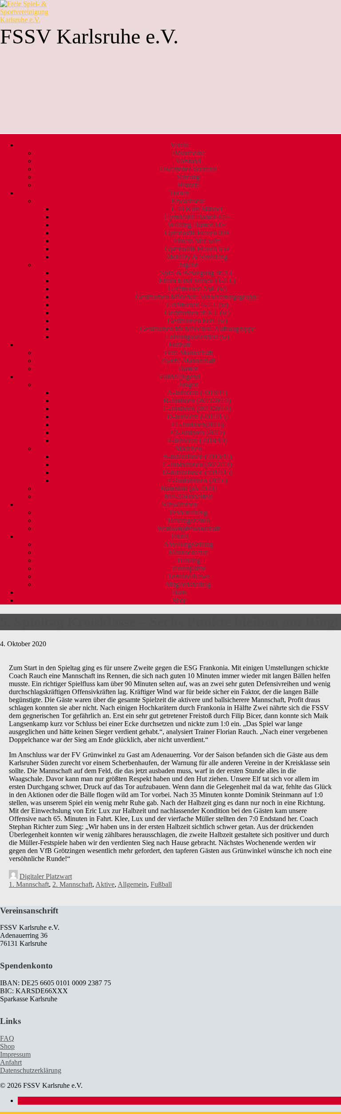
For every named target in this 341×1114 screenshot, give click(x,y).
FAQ (7, 1038)
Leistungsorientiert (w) (197, 336)
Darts (179, 592)
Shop (179, 600)
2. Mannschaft (72, 884)
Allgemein (132, 884)
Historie (188, 185)
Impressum (15, 1054)
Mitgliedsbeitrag (188, 584)
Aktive (105, 884)
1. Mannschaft (29, 884)
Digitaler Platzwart (46, 876)
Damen (188, 368)
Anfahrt (11, 1062)
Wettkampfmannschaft (188, 528)
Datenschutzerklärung (30, 1070)
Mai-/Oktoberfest (188, 496)
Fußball (161, 884)
